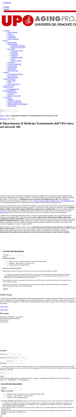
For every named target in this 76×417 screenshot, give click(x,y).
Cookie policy (4, 310)
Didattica (6, 72)
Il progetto (14, 52)
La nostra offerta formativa (15, 74)
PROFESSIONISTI (9, 91)
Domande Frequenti (17, 57)
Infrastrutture (11, 62)
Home (2, 115)
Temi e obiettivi (11, 42)
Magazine (10, 99)
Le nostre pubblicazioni (14, 64)
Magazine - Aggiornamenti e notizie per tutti (21, 263)
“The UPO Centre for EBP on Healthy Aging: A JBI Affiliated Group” (53, 201)
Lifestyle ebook (11, 106)
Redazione (3, 119)
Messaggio (3, 363)
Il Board (9, 34)
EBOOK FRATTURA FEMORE (17, 104)
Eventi (13, 59)
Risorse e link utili (12, 71)
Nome (2, 354)
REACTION (11, 49)
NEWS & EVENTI (9, 79)
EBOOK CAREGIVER (14, 102)
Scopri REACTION (17, 50)
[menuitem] (8, 11)
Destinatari (14, 55)
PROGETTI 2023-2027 (18, 45)
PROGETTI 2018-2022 (18, 47)
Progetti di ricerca (12, 44)
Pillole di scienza (12, 92)
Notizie (7, 115)
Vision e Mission (12, 32)
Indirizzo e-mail (4, 357)
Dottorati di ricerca (12, 77)
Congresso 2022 (12, 67)
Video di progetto (16, 60)
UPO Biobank (11, 69)
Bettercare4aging (5, 212)
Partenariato (14, 54)
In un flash (10, 94)
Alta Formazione (12, 76)
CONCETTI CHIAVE (14, 101)
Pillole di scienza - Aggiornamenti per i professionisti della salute (27, 261)
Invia (2, 376)
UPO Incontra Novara (13, 84)
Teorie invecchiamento (14, 96)
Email (5, 256)
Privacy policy (4, 306)
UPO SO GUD (8, 87)
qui (16, 281)
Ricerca (6, 40)
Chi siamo (7, 30)
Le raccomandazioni (13, 89)
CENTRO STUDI (9, 86)
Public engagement (13, 39)
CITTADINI (7, 97)
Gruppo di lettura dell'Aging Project (19, 265)
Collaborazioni (11, 37)
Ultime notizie (11, 81)
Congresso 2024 (12, 66)
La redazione (11, 35)
